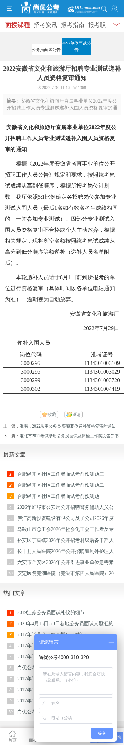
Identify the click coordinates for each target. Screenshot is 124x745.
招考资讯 (45, 25)
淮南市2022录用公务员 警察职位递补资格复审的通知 (68, 426)
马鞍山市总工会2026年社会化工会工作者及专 (65, 529)
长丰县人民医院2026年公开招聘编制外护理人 (65, 551)
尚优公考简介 (31, 667)
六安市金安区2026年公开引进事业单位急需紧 (65, 562)
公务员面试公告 (46, 49)
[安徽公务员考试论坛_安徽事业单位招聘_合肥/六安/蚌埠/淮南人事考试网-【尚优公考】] (62, 7)
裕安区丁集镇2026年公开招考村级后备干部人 (65, 540)
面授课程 (17, 24)
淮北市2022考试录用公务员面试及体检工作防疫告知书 (69, 435)
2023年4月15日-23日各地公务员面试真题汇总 (65, 623)
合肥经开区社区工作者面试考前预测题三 (60, 474)
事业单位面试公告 (76, 46)
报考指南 (72, 25)
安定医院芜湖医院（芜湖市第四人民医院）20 (65, 573)
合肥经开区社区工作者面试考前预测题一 (60, 496)
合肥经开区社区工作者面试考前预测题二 (60, 485)
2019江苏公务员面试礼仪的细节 (51, 612)
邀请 (76, 414)
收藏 (52, 414)
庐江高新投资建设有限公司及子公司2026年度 (65, 518)
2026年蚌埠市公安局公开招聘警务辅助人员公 (65, 507)
